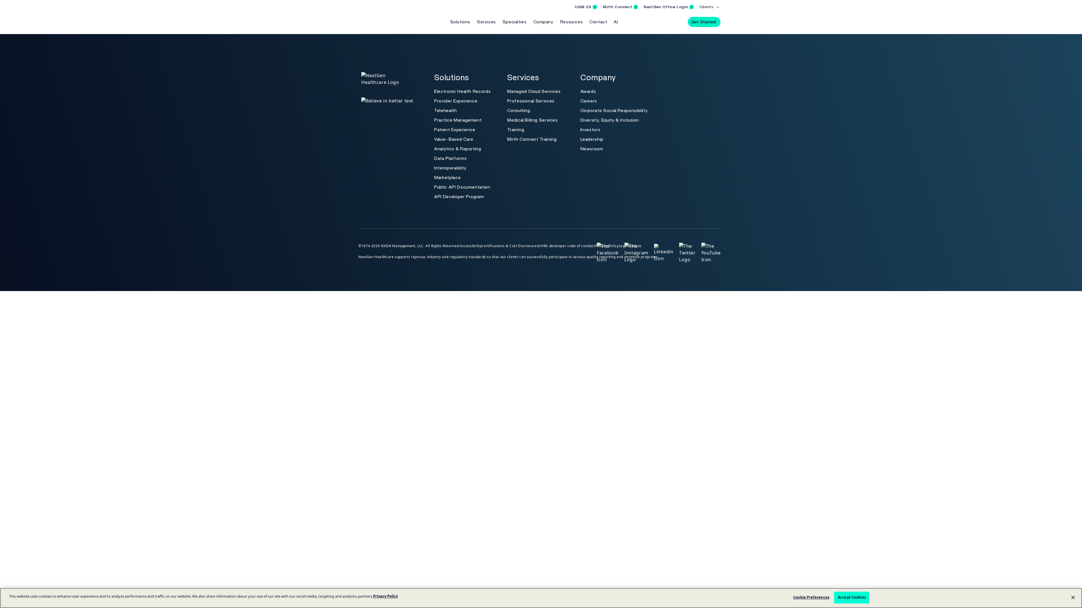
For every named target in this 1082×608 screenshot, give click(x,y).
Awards (588, 91)
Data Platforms (450, 158)
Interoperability (450, 168)
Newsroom (591, 149)
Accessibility (470, 245)
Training (515, 130)
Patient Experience (454, 130)
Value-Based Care (453, 139)
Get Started (703, 22)
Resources (571, 22)
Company (543, 22)
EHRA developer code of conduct (566, 245)
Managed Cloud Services (533, 91)
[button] (678, 21)
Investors (590, 130)
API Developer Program (459, 197)
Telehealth (445, 110)
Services (486, 22)
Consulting (518, 110)
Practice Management (458, 120)
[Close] (1073, 597)
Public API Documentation (462, 187)
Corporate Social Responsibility (614, 110)
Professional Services (530, 101)
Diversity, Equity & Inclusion (609, 120)
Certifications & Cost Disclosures (509, 245)
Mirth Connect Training (531, 139)
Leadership (592, 139)
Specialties (515, 22)
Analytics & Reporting (457, 149)
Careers (588, 101)
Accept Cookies (852, 597)
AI (616, 22)
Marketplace (447, 177)
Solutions (460, 22)
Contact (598, 22)
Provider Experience (455, 101)
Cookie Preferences (811, 597)
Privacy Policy (385, 596)
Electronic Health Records (462, 91)
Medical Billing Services (532, 120)
